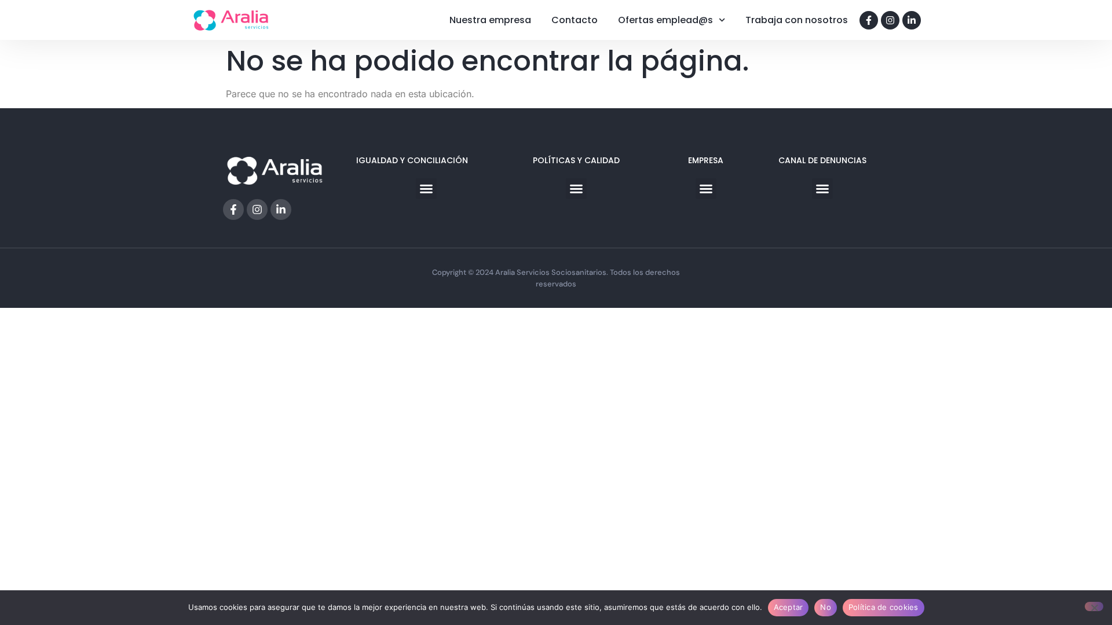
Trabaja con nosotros (796, 20)
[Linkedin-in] (911, 20)
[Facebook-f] (868, 20)
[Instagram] (890, 20)
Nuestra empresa (490, 20)
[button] (426, 188)
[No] (1094, 606)
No (825, 607)
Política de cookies (883, 607)
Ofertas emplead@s (665, 20)
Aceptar (788, 607)
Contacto (574, 20)
